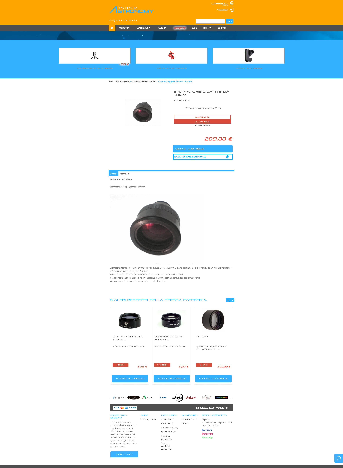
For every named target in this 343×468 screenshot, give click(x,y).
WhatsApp (207, 437)
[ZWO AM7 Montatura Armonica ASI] (171, 55)
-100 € (124, 64)
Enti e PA (207, 28)
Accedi (222, 9)
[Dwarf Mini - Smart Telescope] (248, 55)
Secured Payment (214, 408)
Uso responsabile (148, 419)
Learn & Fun (143, 28)
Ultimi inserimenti (189, 419)
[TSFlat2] (213, 320)
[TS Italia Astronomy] (131, 10)
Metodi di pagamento (166, 437)
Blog (194, 28)
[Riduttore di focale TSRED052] (171, 320)
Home (111, 81)
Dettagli (113, 173)
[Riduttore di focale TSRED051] (129, 320)
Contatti (222, 28)
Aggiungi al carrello (129, 379)
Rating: (123, 20)
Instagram (207, 433)
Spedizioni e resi (168, 431)
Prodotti (123, 28)
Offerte (179, 28)
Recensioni (124, 173)
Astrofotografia (122, 81)
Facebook (207, 429)
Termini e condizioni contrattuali (166, 446)
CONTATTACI (124, 454)
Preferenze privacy (169, 427)
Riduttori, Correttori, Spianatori (144, 81)
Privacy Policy (167, 419)
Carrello (219, 3)
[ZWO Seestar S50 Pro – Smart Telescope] (94, 55)
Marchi (161, 28)
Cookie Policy (167, 423)
